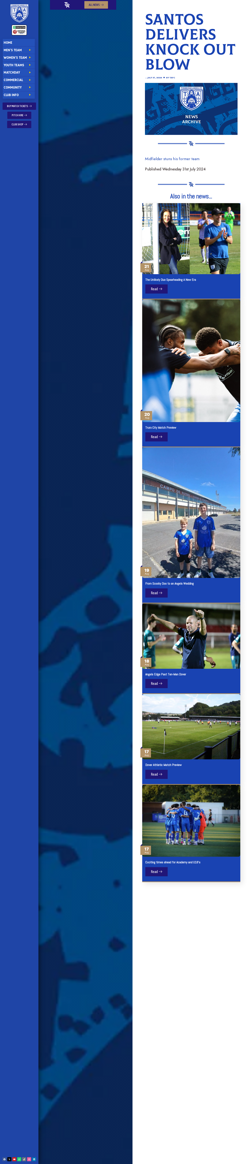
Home (8, 42)
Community (13, 87)
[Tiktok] (24, 1159)
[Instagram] (29, 1159)
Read (155, 289)
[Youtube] (14, 1159)
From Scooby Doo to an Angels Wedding (169, 583)
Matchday (12, 72)
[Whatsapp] (19, 1159)
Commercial (13, 80)
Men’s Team (13, 50)
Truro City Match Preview (160, 427)
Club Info (11, 95)
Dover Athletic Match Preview (163, 765)
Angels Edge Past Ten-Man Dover (165, 674)
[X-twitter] (9, 1159)
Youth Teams (14, 65)
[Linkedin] (34, 1159)
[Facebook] (4, 1159)
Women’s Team (15, 57)
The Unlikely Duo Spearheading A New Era (170, 279)
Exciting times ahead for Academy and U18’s (172, 862)
